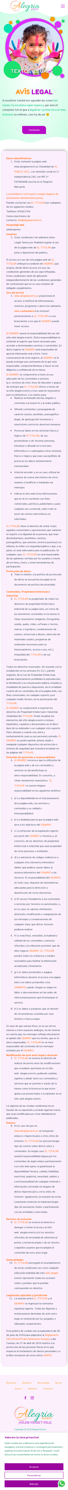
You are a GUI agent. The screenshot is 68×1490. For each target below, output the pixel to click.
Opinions (32, 1388)
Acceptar (34, 1466)
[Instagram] (32, 1397)
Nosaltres (11, 1382)
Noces (58, 1382)
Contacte (48, 1388)
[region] (34, 1461)
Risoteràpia (43, 1382)
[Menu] (63, 6)
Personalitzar (34, 1475)
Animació (26, 1382)
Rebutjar (34, 1483)
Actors (18, 1388)
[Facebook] (25, 1397)
